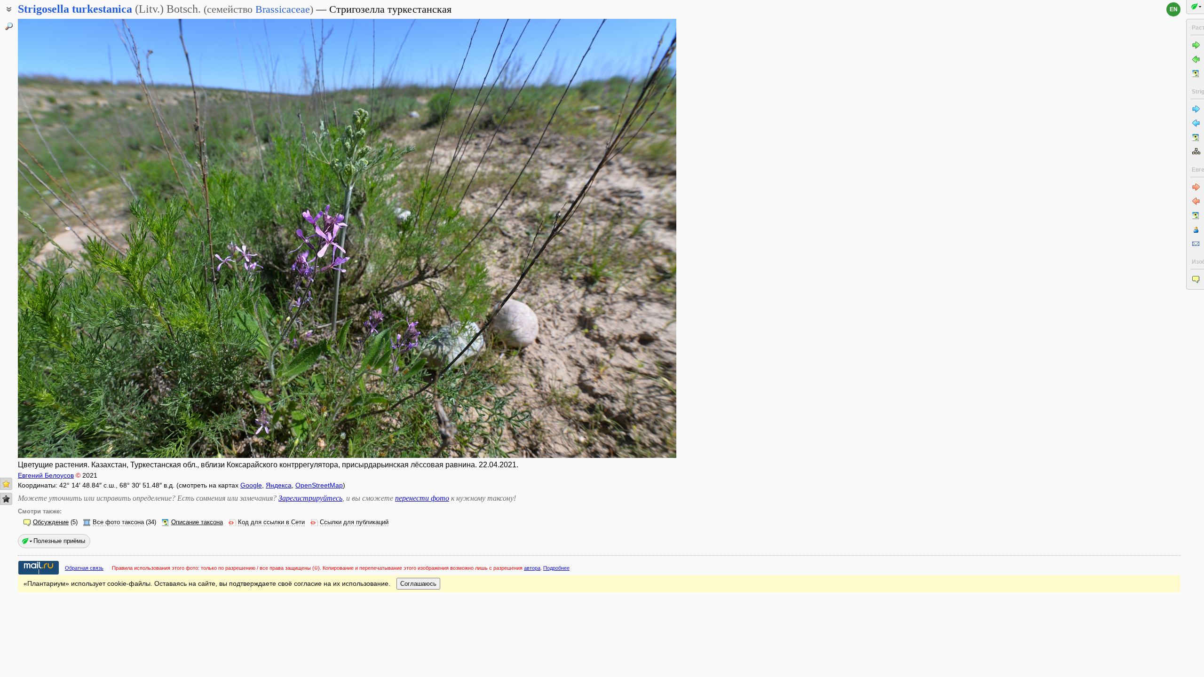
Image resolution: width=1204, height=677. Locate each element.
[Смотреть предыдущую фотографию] (86, 238)
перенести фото (422, 498)
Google (251, 485)
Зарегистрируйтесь (310, 498)
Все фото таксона (118, 522)
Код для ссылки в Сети (271, 522)
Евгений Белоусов (46, 475)
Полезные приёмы (59, 540)
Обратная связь (84, 568)
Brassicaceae (282, 9)
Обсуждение (51, 522)
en (1174, 9)
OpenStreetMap (319, 485)
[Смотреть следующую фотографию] (608, 238)
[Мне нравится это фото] (6, 484)
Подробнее (556, 568)
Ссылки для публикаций (354, 522)
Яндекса (279, 485)
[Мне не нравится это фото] (6, 499)
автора (532, 568)
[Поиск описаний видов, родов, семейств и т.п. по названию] (9, 26)
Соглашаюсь (418, 583)
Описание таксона (197, 522)
